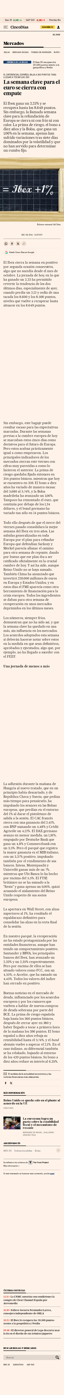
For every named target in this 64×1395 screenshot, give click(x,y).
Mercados (13, 43)
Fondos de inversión (41, 52)
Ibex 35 (8, 20)
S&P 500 (30, 20)
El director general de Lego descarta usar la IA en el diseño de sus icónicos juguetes (31, 1332)
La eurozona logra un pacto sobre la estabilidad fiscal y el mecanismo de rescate (41, 1124)
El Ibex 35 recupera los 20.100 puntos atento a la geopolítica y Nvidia (46, 65)
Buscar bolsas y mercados (19, 1348)
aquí (52, 1173)
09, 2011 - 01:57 (32, 235)
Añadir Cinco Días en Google (21, 252)
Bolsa (7, 52)
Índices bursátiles (23, 1150)
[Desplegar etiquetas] (58, 1150)
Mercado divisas (20, 52)
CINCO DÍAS (8, 1108)
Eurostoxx (18, 1365)
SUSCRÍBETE (47, 27)
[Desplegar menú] (5, 27)
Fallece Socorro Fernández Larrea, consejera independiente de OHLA (27, 1312)
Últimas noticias (14, 1290)
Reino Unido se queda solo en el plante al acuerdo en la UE (31, 1102)
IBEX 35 (7, 1150)
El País (56, 34)
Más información (10, 1166)
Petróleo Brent (56, 20)
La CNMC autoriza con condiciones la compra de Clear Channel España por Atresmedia (29, 1300)
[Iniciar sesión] (58, 27)
